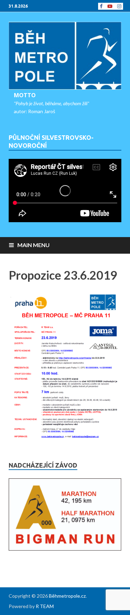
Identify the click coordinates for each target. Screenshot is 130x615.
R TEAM (45, 606)
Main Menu (33, 245)
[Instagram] (119, 6)
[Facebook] (101, 6)
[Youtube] (110, 6)
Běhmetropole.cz (67, 596)
